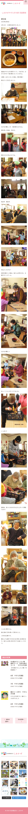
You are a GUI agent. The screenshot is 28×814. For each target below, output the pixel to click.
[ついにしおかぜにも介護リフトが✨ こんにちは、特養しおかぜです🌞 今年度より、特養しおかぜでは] (14, 782)
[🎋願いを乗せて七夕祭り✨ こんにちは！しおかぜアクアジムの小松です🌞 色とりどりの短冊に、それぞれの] (5, 791)
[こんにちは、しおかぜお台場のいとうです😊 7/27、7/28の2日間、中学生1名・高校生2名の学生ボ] (5, 782)
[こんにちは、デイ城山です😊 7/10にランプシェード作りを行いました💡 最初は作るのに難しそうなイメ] (23, 782)
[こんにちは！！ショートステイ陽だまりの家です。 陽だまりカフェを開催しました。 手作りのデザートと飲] (23, 791)
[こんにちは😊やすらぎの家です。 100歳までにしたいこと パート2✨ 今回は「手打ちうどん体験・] (14, 791)
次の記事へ (21, 719)
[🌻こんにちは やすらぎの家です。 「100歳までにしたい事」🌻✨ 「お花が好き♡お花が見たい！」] (5, 774)
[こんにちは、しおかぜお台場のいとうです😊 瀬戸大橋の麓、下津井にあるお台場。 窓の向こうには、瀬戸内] (23, 765)
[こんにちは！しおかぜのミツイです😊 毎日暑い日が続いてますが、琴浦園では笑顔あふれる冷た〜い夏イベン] (14, 774)
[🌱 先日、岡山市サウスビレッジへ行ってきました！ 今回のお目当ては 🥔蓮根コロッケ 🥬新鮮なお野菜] (23, 774)
